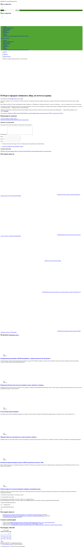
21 (7, 537)
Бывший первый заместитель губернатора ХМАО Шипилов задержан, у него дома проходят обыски (32, 522)
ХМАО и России (7, 29)
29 (9, 538)
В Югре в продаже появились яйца (31, 113)
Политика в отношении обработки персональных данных (16, 36)
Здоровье (5, 34)
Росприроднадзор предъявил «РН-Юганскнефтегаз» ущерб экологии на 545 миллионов (25, 358)
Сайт (2, 141)
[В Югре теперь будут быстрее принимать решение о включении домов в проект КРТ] (16, 484)
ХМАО (50, 113)
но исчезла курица (44, 113)
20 (5, 537)
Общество (5, 54)
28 (7, 538)
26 (4, 538)
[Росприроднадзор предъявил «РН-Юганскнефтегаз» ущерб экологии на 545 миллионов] (16, 353)
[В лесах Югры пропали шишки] (16, 406)
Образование (6, 32)
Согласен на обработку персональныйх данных (12, 146)
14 (7, 535)
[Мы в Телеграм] (13, 151)
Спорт (4, 33)
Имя (2, 136)
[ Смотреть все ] (13, 335)
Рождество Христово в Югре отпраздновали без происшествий (15, 119)
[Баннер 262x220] (38, 151)
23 (10, 537)
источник (6, 111)
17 (1, 537)
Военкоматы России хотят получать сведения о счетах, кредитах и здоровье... (22, 385)
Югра (61, 113)
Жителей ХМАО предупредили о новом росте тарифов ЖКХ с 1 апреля (27, 523)
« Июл (2, 541)
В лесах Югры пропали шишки (9, 411)
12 (4, 535)
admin (21, 98)
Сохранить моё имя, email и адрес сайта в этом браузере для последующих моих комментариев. (23, 143)
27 (5, 538)
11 (2, 535)
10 (1, 535)
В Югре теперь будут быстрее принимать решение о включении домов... (21, 489)
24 (1, 538)
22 (9, 537)
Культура (5, 31)
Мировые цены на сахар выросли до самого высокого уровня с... (19, 437)
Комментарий (4, 134)
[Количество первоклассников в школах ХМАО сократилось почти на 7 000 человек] (16, 457)
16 (10, 535)
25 (2, 538)
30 (10, 538)
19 (4, 537)
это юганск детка (56, 113)
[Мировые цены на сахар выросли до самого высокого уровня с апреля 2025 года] (16, 432)
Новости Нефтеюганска (8, 27)
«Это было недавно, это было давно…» (9, 118)
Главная (5, 26)
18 (2, 537)
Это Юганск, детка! (5, 38)
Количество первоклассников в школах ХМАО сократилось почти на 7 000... (22, 462)
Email (2, 139)
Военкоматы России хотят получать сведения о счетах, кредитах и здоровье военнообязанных (24, 515)
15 (9, 535)
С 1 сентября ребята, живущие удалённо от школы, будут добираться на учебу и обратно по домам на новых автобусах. (36, 524)
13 (5, 535)
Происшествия (6, 30)
